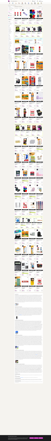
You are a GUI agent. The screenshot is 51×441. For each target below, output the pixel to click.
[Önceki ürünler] (15, 31)
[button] (41, 41)
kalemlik (36, 354)
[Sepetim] (37, 1)
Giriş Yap (42, 1)
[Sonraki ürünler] (42, 31)
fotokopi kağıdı (21, 377)
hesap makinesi (20, 314)
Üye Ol (40, 1)
